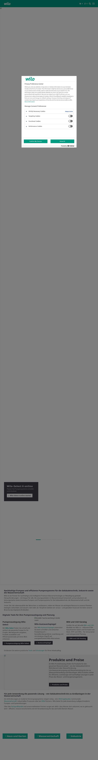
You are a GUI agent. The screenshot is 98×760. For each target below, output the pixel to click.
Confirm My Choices (35, 141)
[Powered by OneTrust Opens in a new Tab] (68, 146)
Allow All (62, 141)
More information (30, 102)
